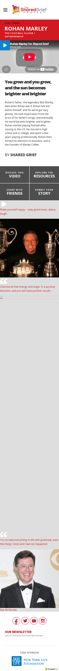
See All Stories (8, 610)
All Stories (13, 23)
